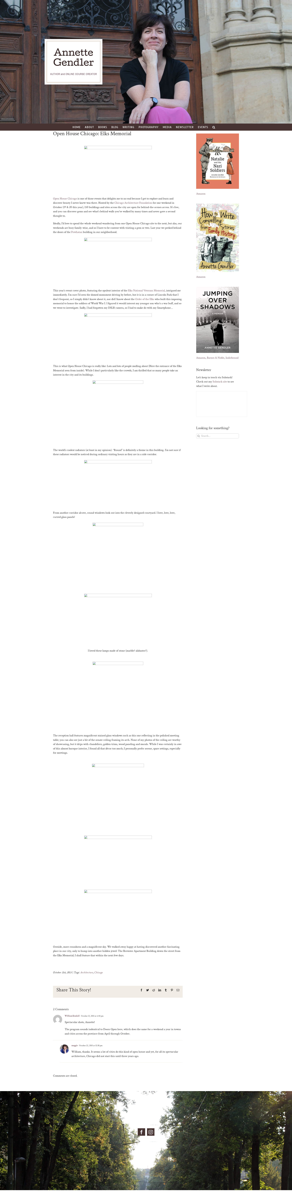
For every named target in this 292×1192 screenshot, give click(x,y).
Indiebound (232, 358)
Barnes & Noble (215, 358)
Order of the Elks (144, 299)
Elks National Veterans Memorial (146, 290)
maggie (74, 1045)
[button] (213, 127)
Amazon (200, 194)
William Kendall (72, 1016)
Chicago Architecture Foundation (133, 203)
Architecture (86, 972)
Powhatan (76, 232)
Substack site (220, 381)
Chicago (98, 972)
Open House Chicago (65, 198)
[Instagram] (150, 1132)
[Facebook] (141, 1132)
